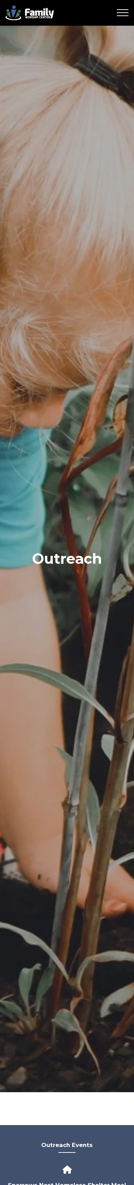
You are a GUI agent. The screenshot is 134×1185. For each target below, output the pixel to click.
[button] (123, 12)
